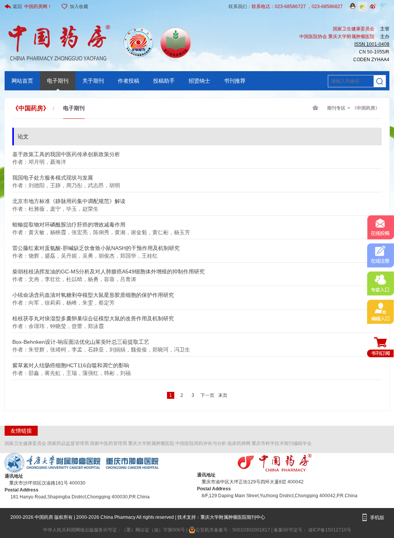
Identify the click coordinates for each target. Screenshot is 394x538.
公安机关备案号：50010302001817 (233, 530)
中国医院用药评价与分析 (200, 443)
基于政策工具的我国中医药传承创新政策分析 (66, 152)
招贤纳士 (199, 81)
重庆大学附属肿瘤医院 (151, 443)
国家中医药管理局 (108, 443)
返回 (32, 6)
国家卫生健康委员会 (25, 443)
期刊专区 (336, 108)
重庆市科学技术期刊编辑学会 (282, 443)
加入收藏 (79, 6)
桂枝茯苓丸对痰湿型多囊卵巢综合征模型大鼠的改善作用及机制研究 (93, 316)
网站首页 (22, 81)
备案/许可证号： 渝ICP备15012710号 (312, 530)
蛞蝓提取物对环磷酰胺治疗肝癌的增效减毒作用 (68, 222)
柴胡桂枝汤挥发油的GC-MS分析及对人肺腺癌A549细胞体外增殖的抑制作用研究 (108, 269)
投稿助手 (164, 81)
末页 (222, 395)
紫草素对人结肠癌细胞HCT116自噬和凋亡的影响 (70, 363)
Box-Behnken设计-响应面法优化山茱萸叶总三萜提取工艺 (80, 340)
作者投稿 (128, 81)
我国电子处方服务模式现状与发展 (52, 176)
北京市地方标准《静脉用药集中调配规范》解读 (68, 199)
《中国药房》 (366, 108)
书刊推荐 (234, 81)
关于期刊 (93, 81)
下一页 (207, 395)
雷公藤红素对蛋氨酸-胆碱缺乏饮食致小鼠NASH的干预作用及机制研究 (96, 246)
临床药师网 (238, 443)
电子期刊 (57, 81)
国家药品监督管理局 (68, 443)
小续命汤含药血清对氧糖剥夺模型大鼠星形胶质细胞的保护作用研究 (93, 293)
